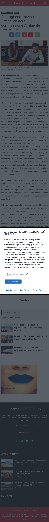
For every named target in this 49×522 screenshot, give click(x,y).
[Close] (44, 232)
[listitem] (24, 274)
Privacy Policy (38, 290)
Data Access (24, 290)
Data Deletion (11, 290)
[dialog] (24, 261)
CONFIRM (13, 281)
